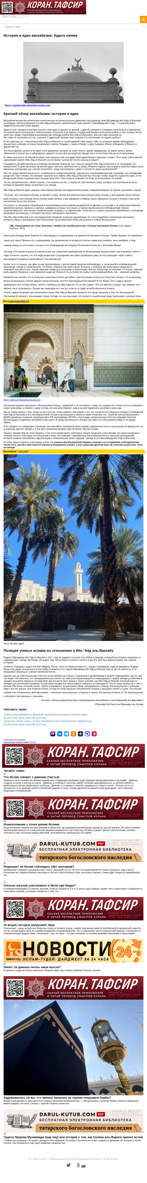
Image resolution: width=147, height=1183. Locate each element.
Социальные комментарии (20, 742)
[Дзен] (80, 733)
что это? (23, 451)
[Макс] (87, 733)
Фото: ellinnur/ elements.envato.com (22, 400)
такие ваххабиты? (18, 301)
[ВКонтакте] (59, 733)
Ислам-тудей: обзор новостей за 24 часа (25, 717)
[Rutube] (52, 733)
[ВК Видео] (94, 733)
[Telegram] (66, 733)
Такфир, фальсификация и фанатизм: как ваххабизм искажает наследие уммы (45, 714)
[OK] (73, 733)
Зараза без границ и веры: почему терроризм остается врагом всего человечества (48, 721)
